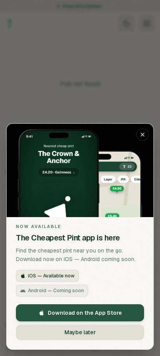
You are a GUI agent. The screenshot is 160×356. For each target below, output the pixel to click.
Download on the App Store (85, 312)
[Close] (142, 134)
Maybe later (80, 332)
